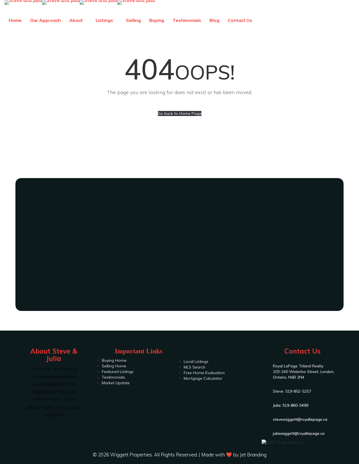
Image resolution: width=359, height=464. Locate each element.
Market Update (116, 382)
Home (15, 20)
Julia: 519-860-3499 (179, 276)
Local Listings (196, 361)
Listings (105, 20)
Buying (156, 20)
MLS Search (194, 367)
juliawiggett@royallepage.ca (299, 433)
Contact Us (240, 20)
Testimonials (186, 20)
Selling (133, 20)
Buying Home (114, 360)
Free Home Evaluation (204, 372)
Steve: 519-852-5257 (179, 262)
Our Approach (45, 20)
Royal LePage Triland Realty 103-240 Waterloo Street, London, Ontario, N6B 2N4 (303, 371)
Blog (214, 20)
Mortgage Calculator (203, 378)
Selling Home (114, 366)
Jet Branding (253, 455)
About (76, 20)
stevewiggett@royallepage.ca (300, 419)
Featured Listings (118, 371)
